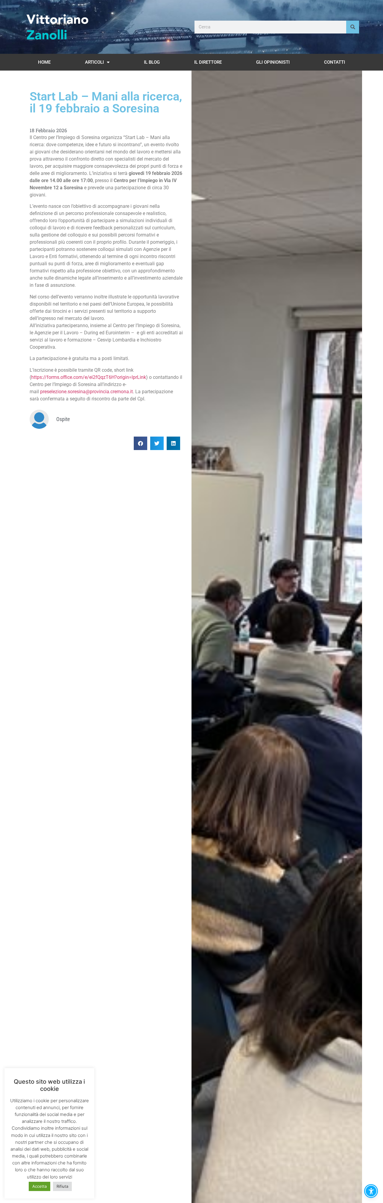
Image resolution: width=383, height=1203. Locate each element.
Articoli (94, 62)
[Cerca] (352, 27)
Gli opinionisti (273, 62)
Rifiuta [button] (62, 1186)
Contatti (334, 62)
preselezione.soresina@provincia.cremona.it (86, 391)
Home (44, 62)
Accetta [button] (39, 1186)
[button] (140, 443)
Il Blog (152, 62)
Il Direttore (208, 62)
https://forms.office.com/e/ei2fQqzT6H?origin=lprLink (88, 377)
